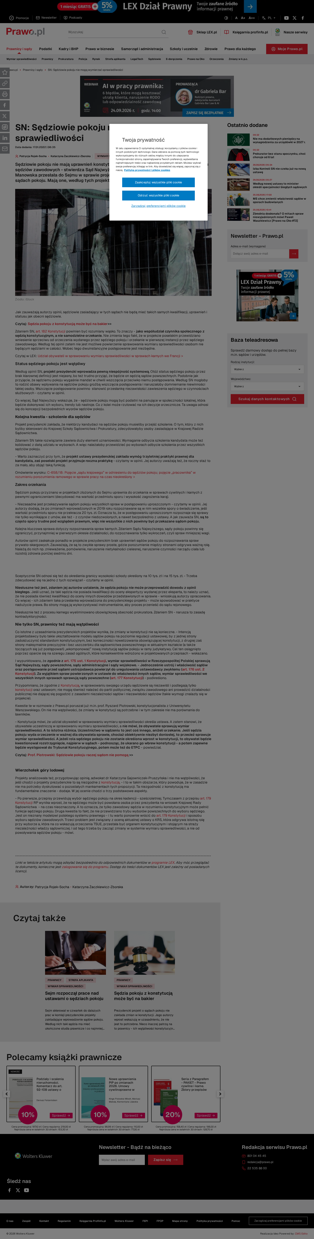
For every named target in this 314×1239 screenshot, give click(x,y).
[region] (158, 172)
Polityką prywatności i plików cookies (147, 170)
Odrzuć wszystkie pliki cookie (158, 195)
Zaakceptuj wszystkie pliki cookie (158, 182)
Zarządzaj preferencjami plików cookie (158, 206)
